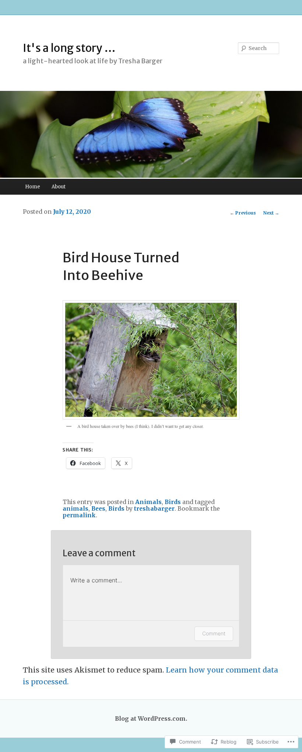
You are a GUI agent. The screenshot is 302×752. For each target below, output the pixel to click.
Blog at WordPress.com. (151, 718)
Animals (148, 502)
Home (32, 187)
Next (271, 213)
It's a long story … (69, 48)
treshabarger (154, 508)
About (59, 187)
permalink (79, 515)
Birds (173, 502)
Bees (98, 508)
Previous (243, 213)
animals (75, 508)
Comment (213, 633)
